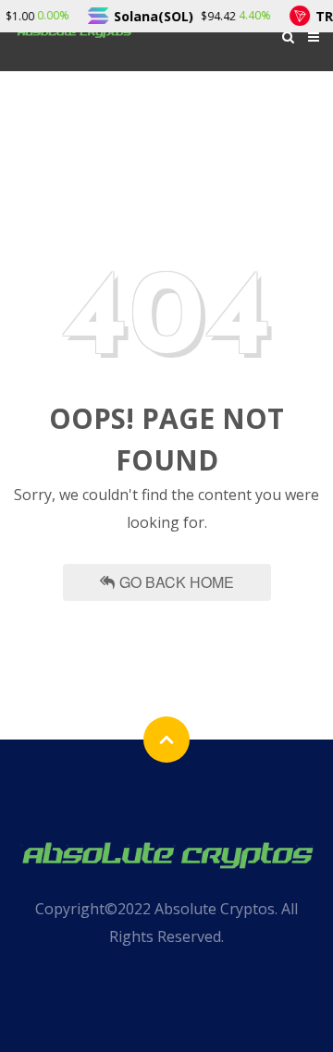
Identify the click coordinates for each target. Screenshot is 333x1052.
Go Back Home (176, 582)
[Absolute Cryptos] (166, 853)
